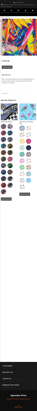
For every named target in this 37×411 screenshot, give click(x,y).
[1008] (28, 147)
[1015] (3, 159)
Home (2, 17)
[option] (18, 37)
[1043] (3, 191)
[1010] (10, 146)
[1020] (3, 172)
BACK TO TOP (18, 407)
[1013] (10, 152)
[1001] (3, 126)
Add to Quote (7, 67)
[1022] (10, 172)
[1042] (10, 185)
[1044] (10, 178)
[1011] (3, 152)
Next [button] (35, 112)
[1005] (3, 139)
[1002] (10, 126)
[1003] (3, 133)
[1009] (22, 154)
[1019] (10, 165)
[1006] (10, 139)
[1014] (28, 167)
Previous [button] (1, 112)
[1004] (10, 133)
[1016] (10, 159)
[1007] (3, 146)
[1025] (3, 178)
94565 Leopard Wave (6, 121)
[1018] (28, 180)
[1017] (3, 165)
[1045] (3, 185)
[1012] (28, 160)
